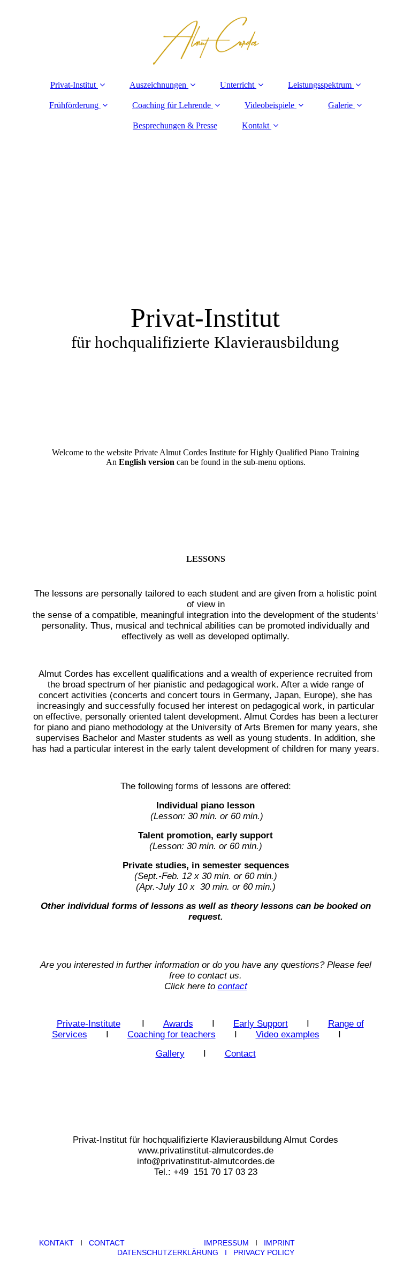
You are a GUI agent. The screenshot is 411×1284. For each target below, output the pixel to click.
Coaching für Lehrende (171, 105)
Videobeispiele (269, 105)
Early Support (260, 1024)
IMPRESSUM (226, 1243)
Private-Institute (88, 1024)
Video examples (287, 1034)
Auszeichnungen (158, 84)
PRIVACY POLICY (263, 1252)
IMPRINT (279, 1243)
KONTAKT (56, 1243)
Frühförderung (73, 105)
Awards (178, 1024)
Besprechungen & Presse (175, 125)
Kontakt (255, 125)
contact (232, 986)
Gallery (170, 1054)
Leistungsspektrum (320, 84)
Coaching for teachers (171, 1034)
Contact (240, 1054)
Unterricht (237, 84)
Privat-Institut (73, 84)
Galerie (340, 105)
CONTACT (107, 1243)
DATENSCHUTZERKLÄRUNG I (175, 1252)
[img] (205, 35)
